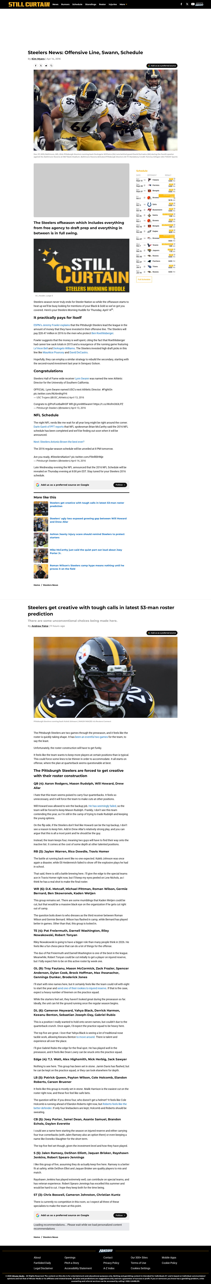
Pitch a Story (72, 1262)
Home (37, 585)
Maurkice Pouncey (53, 352)
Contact (108, 1257)
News (55, 4)
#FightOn (107, 389)
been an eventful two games (91, 736)
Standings (90, 4)
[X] (187, 4)
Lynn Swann (82, 378)
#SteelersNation (60, 456)
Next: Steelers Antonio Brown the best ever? (59, 441)
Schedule (77, 4)
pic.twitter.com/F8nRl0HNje (87, 456)
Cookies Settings (140, 1268)
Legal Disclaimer (43, 1268)
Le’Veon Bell (41, 348)
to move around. (85, 1036)
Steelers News (50, 585)
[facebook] (181, 4)
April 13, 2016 (76, 397)
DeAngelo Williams (64, 348)
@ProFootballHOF (58, 404)
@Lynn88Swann (82, 404)
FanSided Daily (42, 1262)
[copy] (51, 66)
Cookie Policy (169, 1262)
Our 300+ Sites (139, 1257)
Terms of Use (138, 1262)
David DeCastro (79, 352)
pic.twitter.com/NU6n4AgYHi (50, 393)
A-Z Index (108, 1268)
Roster (102, 4)
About (37, 1257)
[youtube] (193, 4)
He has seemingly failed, (102, 805)
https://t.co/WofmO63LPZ (108, 404)
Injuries (113, 4)
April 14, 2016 (78, 460)
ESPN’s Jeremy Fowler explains (52, 325)
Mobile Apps (169, 1257)
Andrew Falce (40, 626)
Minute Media (18, 1276)
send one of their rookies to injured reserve (81, 988)
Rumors (65, 4)
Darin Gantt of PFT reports (49, 426)
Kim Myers (38, 58)
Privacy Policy (111, 1262)
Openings (70, 1257)
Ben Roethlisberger (102, 333)
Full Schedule (144, 279)
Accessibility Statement (78, 1268)
